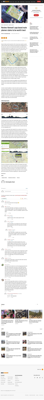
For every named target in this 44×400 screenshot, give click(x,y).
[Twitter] (37, 377)
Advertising (17, 385)
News (2, 319)
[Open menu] (1, 1)
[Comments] (23, 38)
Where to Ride (3, 382)
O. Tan (8, 221)
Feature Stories (22, 1)
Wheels (7, 332)
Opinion (7, 354)
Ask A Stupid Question (18, 382)
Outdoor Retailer (17, 319)
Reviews (18, 177)
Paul (12, 216)
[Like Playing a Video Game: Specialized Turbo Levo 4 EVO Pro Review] (35, 314)
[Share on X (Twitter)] (4, 38)
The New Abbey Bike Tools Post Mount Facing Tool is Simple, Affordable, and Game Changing (34, 27)
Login (27, 188)
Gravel (16, 1)
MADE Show (29, 347)
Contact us (16, 378)
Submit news (17, 380)
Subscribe (39, 1)
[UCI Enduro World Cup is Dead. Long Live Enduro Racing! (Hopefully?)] (3, 355)
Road (13, 1)
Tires (7, 340)
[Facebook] (34, 377)
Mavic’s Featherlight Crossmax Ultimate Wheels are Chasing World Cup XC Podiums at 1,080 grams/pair (13, 335)
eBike (18, 1)
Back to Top (39, 369)
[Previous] (36, 304)
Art (5, 264)
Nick (5, 279)
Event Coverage (27, 1)
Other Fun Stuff (10, 378)
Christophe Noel (7, 33)
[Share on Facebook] (2, 38)
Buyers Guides (33, 1)
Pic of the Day (3, 380)
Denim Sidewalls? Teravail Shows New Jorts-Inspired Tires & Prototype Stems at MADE (34, 51)
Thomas (6, 258)
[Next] (37, 304)
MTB (11, 1)
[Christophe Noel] (3, 182)
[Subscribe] (42, 377)
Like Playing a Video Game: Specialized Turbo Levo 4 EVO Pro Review (34, 38)
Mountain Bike (30, 354)
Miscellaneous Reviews (12, 177)
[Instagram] (40, 377)
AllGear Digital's (7, 390)
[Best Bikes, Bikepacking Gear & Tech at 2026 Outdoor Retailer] (21, 314)
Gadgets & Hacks (4, 177)
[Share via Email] (6, 38)
